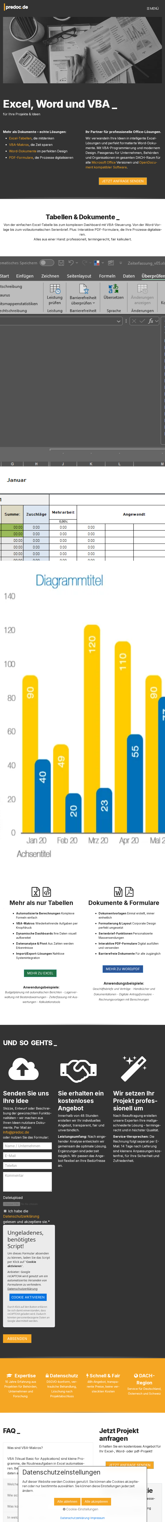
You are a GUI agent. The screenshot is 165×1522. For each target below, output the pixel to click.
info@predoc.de (16, 1132)
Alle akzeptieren (96, 1501)
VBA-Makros (19, 145)
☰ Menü (153, 8)
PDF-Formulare (21, 158)
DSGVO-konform (58, 1382)
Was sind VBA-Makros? (25, 1448)
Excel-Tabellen (20, 138)
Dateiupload (13, 1197)
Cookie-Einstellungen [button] (82, 1509)
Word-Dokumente (22, 151)
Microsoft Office (104, 162)
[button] (123, 181)
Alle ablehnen (67, 1501)
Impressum (98, 1518)
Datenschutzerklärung (21, 1216)
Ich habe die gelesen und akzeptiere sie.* (26, 1216)
